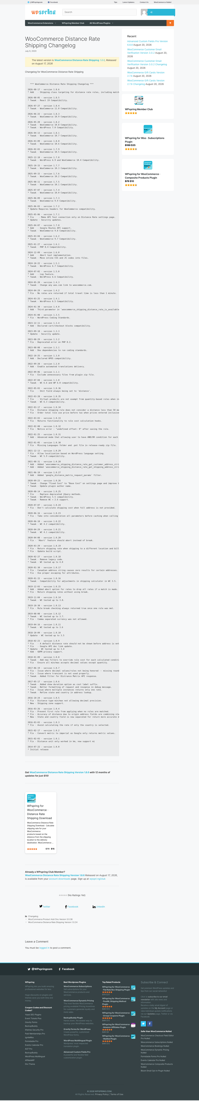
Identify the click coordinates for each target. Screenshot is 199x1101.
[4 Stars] (64, 895)
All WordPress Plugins (100, 23)
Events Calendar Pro (34, 1045)
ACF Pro (28, 1049)
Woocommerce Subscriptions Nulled (157, 1042)
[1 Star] (60, 895)
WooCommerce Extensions (40, 23)
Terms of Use (116, 1094)
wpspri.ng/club (97, 878)
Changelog (33, 916)
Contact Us (144, 2)
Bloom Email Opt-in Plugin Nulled (155, 1070)
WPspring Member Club (73, 23)
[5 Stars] (66, 895)
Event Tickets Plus (33, 1018)
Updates (151, 1014)
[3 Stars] (63, 895)
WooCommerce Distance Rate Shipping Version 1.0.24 (52, 922)
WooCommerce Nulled (162, 2)
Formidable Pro (31, 1041)
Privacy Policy (102, 1094)
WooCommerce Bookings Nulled (155, 1046)
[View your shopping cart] (170, 23)
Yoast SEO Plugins (33, 1014)
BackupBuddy (31, 1026)
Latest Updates (128, 2)
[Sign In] (142, 12)
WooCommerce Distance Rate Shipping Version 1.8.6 (59, 772)
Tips (115, 2)
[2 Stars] (61, 895)
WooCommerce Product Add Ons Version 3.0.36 (50, 919)
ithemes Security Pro (34, 1030)
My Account (160, 1008)
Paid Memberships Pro (35, 1033)
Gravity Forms (31, 1022)
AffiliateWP (30, 1060)
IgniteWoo (29, 1037)
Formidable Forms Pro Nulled (153, 1056)
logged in (44, 947)
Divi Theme (30, 1064)
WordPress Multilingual (35, 1056)
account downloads (59, 878)
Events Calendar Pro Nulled (153, 1060)
